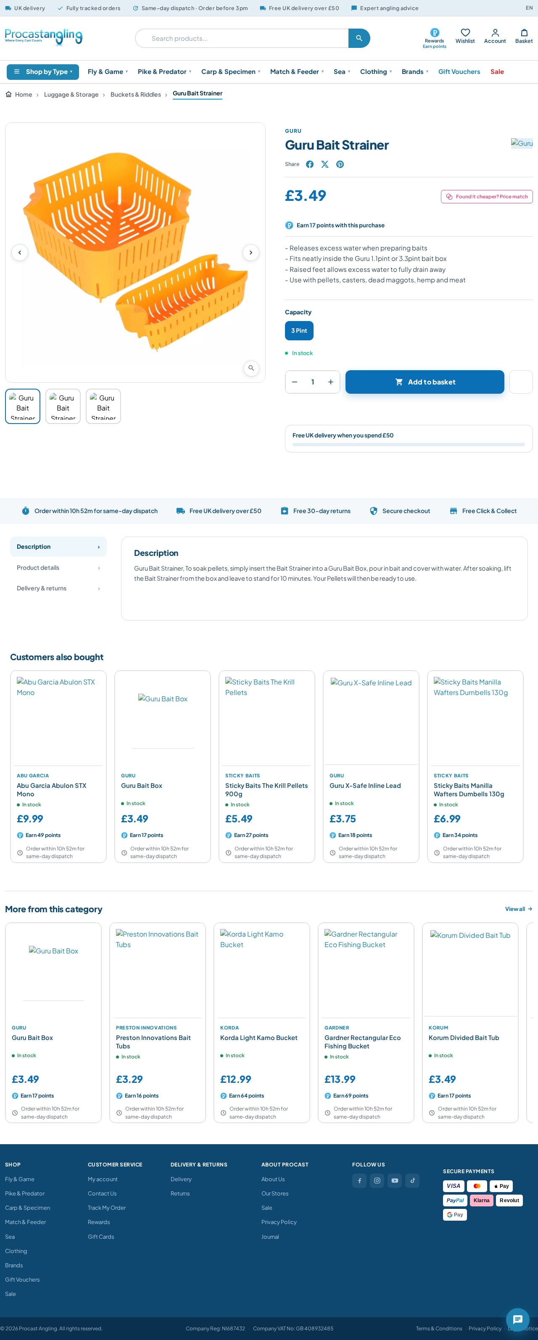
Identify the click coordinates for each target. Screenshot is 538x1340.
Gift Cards (101, 1236)
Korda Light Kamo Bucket (259, 1037)
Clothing (376, 71)
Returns (180, 1193)
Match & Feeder (297, 71)
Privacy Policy (279, 1222)
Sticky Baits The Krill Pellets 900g (266, 790)
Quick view (95, 756)
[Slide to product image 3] (103, 406)
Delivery (181, 1179)
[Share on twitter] (325, 164)
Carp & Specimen (230, 71)
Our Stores (275, 1193)
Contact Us (102, 1193)
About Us (273, 1179)
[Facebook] (359, 1181)
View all (515, 909)
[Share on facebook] (309, 164)
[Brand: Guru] (508, 143)
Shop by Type (49, 71)
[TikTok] (412, 1181)
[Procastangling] (43, 38)
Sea (342, 71)
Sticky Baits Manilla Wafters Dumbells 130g (469, 790)
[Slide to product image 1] (22, 406)
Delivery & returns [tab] (41, 588)
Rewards (99, 1222)
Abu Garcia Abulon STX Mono (51, 790)
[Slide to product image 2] (63, 406)
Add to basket (425, 381)
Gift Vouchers (459, 71)
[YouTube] (395, 1181)
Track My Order (107, 1207)
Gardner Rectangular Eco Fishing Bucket (362, 1042)
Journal (270, 1236)
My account (103, 1179)
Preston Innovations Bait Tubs (153, 1042)
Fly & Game (108, 71)
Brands (415, 71)
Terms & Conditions (439, 1328)
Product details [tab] (38, 567)
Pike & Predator (164, 71)
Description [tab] (33, 546)
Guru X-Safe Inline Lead (365, 785)
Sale (497, 71)
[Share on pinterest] (340, 164)
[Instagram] (377, 1181)
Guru (293, 131)
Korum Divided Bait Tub (464, 1037)
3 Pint (299, 330)
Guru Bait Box (141, 785)
